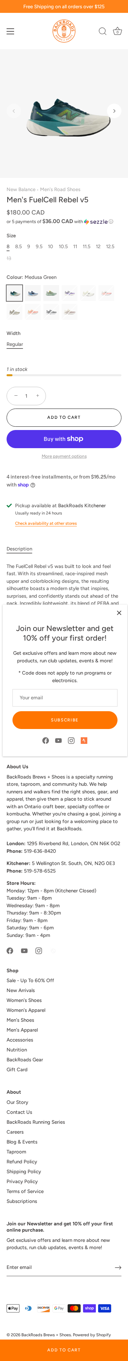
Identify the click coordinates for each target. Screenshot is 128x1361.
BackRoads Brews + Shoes (46, 1334)
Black (51, 312)
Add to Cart (64, 1349)
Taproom (16, 1152)
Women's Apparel (26, 1010)
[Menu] (10, 31)
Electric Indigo (69, 293)
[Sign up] (118, 1267)
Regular (15, 344)
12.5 (110, 246)
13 (9, 258)
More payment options (64, 456)
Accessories (20, 1040)
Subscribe (65, 719)
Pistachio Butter (88, 293)
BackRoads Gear (25, 1060)
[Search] (103, 32)
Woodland (14, 312)
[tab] (23, 549)
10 (50, 246)
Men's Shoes (20, 1020)
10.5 (63, 246)
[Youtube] (58, 740)
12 (98, 246)
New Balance (21, 189)
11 (75, 246)
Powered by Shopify (92, 1334)
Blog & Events (22, 1142)
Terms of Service (25, 1191)
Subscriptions (22, 1201)
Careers (15, 1132)
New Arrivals (21, 990)
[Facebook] (45, 740)
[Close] (119, 613)
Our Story (17, 1102)
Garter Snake (51, 293)
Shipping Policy (24, 1172)
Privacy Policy (22, 1181)
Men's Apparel (22, 1030)
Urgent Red (106, 293)
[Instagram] (71, 740)
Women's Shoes (24, 1000)
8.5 (18, 246)
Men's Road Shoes (60, 189)
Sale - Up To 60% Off (30, 980)
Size (11, 236)
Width (13, 333)
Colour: (31, 277)
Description (19, 549)
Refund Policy (22, 1162)
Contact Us (19, 1112)
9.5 (39, 246)
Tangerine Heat (33, 312)
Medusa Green (14, 293)
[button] (14, 111)
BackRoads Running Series (36, 1122)
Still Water (33, 293)
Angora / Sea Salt (69, 312)
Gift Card (17, 1070)
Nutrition (17, 1050)
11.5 (87, 246)
